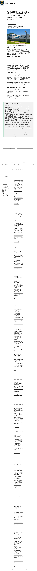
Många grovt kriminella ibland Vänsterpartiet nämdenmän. (11, 164)
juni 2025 (4, 191)
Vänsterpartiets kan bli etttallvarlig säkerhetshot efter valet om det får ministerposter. (18, 306)
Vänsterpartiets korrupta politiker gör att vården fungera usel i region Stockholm (18, 543)
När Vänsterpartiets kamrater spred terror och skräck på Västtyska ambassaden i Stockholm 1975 (18, 482)
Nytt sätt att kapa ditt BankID (18, 363)
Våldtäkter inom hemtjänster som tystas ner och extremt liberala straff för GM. (18, 473)
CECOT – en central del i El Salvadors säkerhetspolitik (16, 23)
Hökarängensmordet (17, 519)
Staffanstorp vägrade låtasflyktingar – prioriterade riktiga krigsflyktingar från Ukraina (18, 394)
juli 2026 (4, 177)
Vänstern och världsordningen (16, 429)
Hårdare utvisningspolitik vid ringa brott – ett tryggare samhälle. (18, 320)
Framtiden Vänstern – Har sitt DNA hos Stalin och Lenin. (18, 504)
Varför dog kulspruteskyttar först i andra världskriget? (18, 352)
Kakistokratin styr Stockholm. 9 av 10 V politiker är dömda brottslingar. (18, 294)
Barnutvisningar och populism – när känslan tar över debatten (18, 346)
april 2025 (5, 193)
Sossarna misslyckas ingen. (18, 317)
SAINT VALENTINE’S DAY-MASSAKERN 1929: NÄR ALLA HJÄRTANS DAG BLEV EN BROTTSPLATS (18, 493)
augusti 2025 (5, 189)
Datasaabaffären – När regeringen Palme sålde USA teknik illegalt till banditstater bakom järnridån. (18, 466)
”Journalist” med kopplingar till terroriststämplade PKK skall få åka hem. (18, 405)
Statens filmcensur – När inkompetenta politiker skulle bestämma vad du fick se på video (18, 456)
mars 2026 (5, 182)
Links (30, 569)
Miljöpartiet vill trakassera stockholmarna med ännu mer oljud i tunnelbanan (18, 326)
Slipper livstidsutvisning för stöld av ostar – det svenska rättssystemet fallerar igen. (18, 440)
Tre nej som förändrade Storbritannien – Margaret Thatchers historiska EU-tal (15, 166)
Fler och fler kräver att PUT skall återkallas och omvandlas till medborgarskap (18, 538)
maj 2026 (4, 179)
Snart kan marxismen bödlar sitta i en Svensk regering (18, 517)
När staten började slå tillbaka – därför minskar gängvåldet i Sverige (18, 256)
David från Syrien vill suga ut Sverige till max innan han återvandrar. (18, 513)
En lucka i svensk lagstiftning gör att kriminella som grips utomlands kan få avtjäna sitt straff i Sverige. (8, 149)
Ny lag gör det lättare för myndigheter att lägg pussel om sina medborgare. (18, 444)
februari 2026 (5, 183)
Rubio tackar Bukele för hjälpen (13, 27)
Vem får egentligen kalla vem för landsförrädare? (18, 221)
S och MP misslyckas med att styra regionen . (18, 387)
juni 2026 (4, 178)
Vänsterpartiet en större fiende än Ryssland (18, 268)
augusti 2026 (5, 176)
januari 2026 (5, 184)
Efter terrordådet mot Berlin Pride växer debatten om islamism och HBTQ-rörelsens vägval (18, 237)
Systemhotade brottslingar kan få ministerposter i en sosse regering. (18, 241)
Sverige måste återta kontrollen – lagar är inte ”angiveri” (17, 271)
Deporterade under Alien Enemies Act (14, 22)
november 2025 (5, 186)
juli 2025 (4, 190)
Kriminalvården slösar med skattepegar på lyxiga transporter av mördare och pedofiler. (18, 560)
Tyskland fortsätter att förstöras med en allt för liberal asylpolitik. (17, 486)
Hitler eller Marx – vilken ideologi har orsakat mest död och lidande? (18, 207)
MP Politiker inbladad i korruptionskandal (17, 372)
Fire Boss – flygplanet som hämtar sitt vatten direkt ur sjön (18, 252)
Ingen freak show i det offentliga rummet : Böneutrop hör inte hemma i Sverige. (18, 376)
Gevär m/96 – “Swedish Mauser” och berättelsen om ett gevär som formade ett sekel (18, 461)
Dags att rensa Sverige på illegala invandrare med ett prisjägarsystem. (18, 414)
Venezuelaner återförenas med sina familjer (15, 25)
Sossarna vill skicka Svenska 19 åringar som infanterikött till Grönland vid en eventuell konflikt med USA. (18, 419)
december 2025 (6, 185)
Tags (27, 569)
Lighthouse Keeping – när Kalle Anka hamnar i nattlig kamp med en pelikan (18, 210)
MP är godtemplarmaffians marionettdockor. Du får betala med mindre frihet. (18, 245)
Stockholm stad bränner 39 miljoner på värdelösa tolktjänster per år (18, 290)
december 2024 (6, 197)
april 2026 (5, 180)
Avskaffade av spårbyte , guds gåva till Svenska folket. (18, 274)
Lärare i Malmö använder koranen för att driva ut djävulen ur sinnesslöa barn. (18, 399)
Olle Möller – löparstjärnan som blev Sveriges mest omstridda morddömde (18, 547)
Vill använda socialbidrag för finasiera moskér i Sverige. (18, 366)
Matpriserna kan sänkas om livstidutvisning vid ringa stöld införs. (18, 264)
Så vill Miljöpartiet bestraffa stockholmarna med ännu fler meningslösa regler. (15, 162)
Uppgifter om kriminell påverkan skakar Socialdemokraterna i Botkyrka (17, 301)
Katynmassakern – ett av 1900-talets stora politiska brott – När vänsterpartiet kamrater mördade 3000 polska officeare (18, 508)
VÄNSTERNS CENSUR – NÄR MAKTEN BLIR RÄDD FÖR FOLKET (18, 369)
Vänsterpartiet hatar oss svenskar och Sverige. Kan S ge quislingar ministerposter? (18, 229)
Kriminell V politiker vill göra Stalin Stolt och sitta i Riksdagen (18, 527)
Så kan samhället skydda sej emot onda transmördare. (18, 490)
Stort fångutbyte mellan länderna (13, 20)
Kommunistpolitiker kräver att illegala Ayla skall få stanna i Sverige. (18, 448)
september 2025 (6, 188)
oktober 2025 (5, 187)
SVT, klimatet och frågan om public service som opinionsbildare (18, 314)
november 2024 (5, 198)
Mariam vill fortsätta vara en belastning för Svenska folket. (18, 470)
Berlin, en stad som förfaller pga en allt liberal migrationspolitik (18, 426)
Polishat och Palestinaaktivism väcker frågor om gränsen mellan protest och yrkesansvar (18, 278)
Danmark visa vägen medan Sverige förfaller (18, 423)
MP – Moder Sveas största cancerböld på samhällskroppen (18, 203)
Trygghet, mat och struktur (12, 24)
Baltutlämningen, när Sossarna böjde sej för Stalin (18, 530)
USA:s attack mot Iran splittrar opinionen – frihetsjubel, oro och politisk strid (18, 342)
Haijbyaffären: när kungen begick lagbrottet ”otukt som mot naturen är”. (18, 556)
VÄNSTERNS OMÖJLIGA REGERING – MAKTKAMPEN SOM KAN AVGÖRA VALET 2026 (18, 356)
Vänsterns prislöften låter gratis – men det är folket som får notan (18, 192)
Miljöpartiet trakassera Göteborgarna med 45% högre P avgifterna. (17, 477)
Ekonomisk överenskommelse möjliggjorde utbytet (16, 26)
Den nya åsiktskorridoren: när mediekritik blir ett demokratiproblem (18, 310)
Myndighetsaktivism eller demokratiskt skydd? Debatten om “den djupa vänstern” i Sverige (18, 333)
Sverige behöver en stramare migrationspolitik (18, 297)
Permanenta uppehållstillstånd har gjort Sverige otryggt (18, 383)
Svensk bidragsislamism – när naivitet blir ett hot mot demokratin (18, 360)
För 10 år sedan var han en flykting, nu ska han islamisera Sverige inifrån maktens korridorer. (18, 286)
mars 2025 (5, 194)
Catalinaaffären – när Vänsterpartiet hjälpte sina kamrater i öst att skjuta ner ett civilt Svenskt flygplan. (18, 523)
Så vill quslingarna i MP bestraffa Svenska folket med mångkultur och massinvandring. (18, 225)
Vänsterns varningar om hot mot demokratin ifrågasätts (18, 324)
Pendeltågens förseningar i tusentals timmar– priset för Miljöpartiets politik (18, 565)
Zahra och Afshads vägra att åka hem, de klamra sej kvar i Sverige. (18, 432)
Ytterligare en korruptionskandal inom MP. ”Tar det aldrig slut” (18, 260)
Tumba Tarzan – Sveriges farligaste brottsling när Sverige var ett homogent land (18, 534)
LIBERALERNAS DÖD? (17, 329)
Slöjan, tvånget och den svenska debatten (17, 282)
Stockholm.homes (11, 3)
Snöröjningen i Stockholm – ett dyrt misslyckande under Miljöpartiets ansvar (18, 452)
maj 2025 (4, 192)
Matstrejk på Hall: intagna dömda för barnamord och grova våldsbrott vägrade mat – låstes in (18, 410)
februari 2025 (5, 195)
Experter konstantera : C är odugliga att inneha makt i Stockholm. (13, 169)
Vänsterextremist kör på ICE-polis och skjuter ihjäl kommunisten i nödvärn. (18, 436)
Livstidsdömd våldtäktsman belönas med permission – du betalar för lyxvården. (18, 390)
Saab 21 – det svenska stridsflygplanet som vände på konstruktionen (18, 248)
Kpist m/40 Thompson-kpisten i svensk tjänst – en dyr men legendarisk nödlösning (18, 338)
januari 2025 (5, 196)
